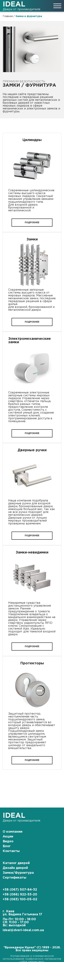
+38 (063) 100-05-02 (20, 899)
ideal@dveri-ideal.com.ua (23, 930)
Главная (8, 16)
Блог (7, 846)
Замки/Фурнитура (18, 872)
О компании (12, 831)
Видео (8, 841)
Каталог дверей (16, 863)
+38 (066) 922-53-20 (20, 894)
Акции (8, 836)
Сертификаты (14, 877)
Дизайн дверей (15, 868)
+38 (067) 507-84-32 (20, 889)
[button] (32, 223)
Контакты (11, 851)
